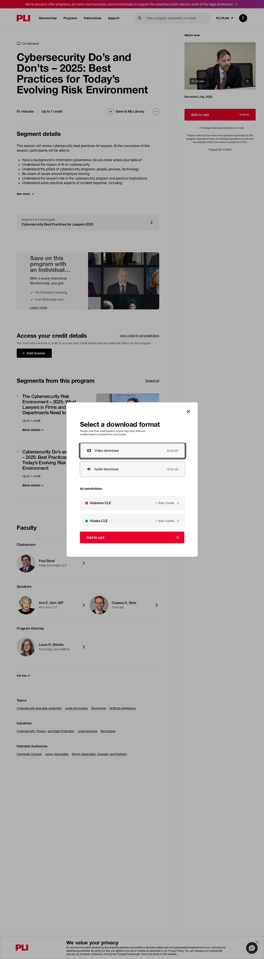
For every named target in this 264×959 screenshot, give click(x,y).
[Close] (188, 411)
